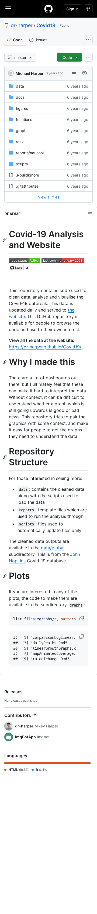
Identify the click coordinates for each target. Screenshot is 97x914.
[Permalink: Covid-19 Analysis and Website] (5, 239)
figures (22, 108)
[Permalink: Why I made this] (5, 362)
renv (20, 141)
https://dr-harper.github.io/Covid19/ (45, 346)
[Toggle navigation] (8, 8)
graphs (22, 130)
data (20, 86)
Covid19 (46, 25)
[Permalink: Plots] (5, 576)
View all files (48, 197)
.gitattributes (27, 186)
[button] (82, 618)
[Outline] (90, 213)
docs (20, 97)
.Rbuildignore (27, 175)
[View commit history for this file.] (84, 73)
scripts (22, 164)
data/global (52, 547)
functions (24, 119)
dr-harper (22, 25)
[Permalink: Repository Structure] (5, 457)
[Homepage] (48, 8)
